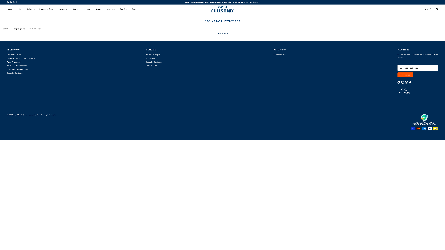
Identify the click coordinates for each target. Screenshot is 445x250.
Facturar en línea (279, 55)
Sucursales (110, 9)
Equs (134, 9)
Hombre (10, 9)
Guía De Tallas (151, 66)
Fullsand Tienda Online (19, 115)
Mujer (20, 9)
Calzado (76, 9)
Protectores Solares (47, 9)
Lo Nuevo (87, 9)
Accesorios (63, 9)
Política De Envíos (14, 55)
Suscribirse (405, 75)
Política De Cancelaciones (17, 69)
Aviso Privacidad (13, 62)
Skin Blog (123, 9)
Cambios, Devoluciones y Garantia (21, 58)
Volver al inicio (222, 33)
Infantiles (31, 9)
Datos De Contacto (15, 73)
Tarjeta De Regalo (153, 55)
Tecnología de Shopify (48, 115)
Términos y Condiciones (17, 66)
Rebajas (99, 9)
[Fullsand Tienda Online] (222, 9)
